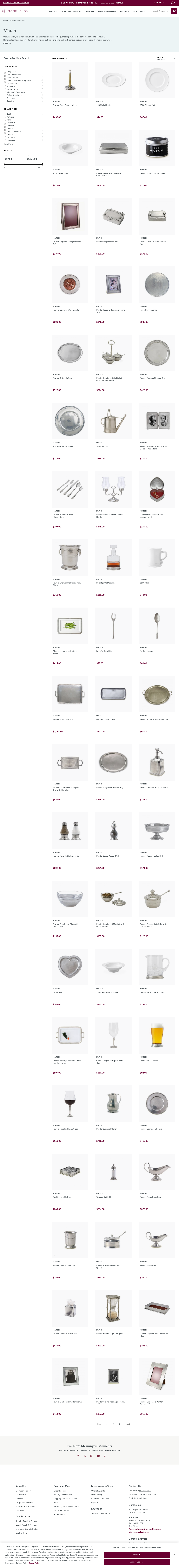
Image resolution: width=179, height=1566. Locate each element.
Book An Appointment (16, 3)
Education (96, 1508)
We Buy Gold (21, 1533)
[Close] (174, 1554)
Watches (90, 11)
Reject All (137, 1554)
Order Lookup (60, 1491)
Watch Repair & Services (26, 1525)
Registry (94, 1502)
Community (21, 1494)
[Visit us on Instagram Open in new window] (91, 1456)
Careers (19, 1498)
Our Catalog (96, 1494)
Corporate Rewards (24, 1502)
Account (159, 3)
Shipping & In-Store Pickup (65, 1498)
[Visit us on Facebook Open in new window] (78, 1456)
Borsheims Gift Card (100, 1498)
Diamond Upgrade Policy (27, 1529)
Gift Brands (14, 20)
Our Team (20, 1510)
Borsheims (135, 1504)
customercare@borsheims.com (142, 1494)
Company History (23, 1491)
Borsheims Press (138, 1538)
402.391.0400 (145, 1490)
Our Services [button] (140, 11)
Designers (125, 11)
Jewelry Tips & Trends (100, 1513)
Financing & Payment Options (66, 1506)
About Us (21, 1486)
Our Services (23, 1516)
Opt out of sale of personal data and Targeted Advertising (137, 1547)
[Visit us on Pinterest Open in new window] (105, 1456)
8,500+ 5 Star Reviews (25, 1506)
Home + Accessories (107, 11)
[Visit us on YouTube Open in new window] (98, 1456)
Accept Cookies (136, 1562)
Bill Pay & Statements (63, 1494)
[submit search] (174, 11)
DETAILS (119, 3)
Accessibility (59, 1514)
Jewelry (53, 11)
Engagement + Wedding (71, 11)
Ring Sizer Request (62, 1510)
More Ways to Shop (102, 1486)
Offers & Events (98, 1491)
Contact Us (135, 1486)
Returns (57, 1502)
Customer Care (62, 1486)
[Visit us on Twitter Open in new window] (85, 1456)
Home (5, 20)
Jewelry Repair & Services (27, 1521)
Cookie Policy (34, 1563)
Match (22, 20)
